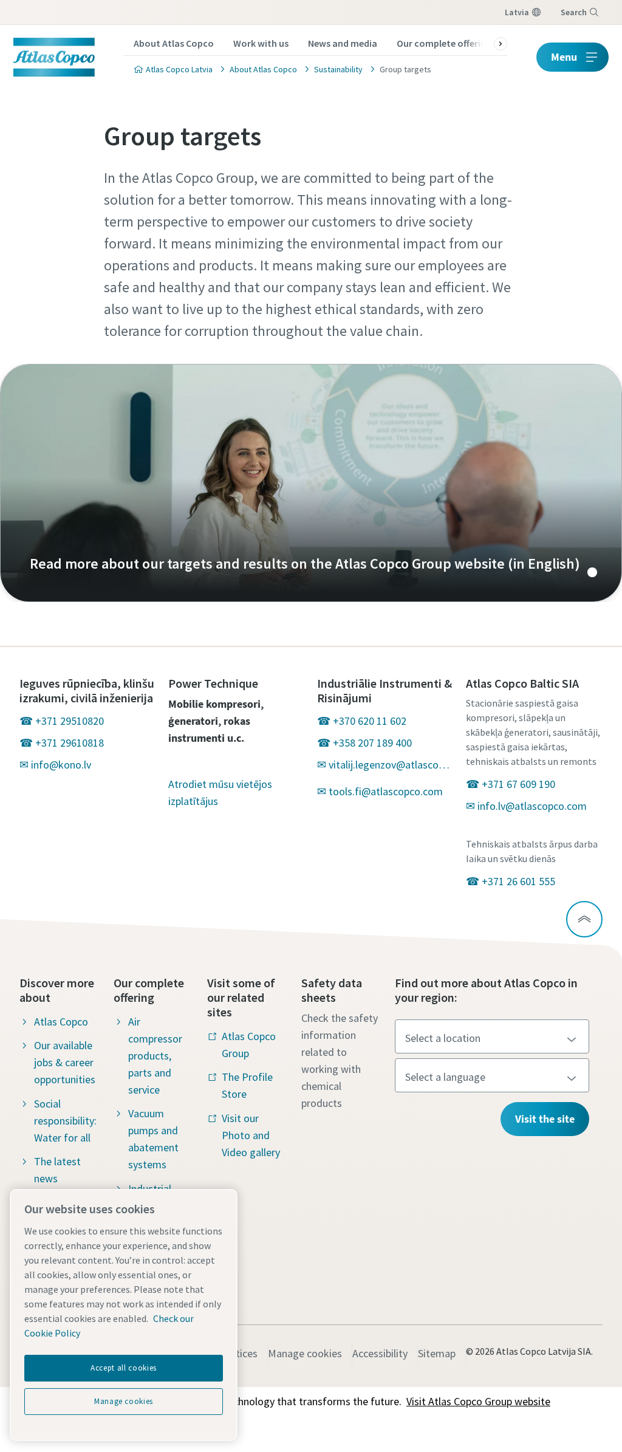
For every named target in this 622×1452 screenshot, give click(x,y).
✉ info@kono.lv (55, 765)
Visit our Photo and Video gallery (251, 1135)
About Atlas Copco (174, 43)
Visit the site (545, 1119)
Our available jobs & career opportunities (64, 1062)
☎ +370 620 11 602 (361, 721)
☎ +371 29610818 (61, 743)
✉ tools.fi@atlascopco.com (380, 791)
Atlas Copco (61, 1022)
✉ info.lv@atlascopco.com (526, 806)
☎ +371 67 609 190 (510, 784)
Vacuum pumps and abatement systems (153, 1138)
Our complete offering (444, 43)
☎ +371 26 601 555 (510, 881)
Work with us (261, 43)
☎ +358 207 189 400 (364, 743)
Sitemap (437, 1353)
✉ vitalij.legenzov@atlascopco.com (385, 765)
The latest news (57, 1169)
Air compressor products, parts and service (155, 1056)
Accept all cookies (124, 1368)
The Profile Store (247, 1085)
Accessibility (380, 1353)
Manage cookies (305, 1353)
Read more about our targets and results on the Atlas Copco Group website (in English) (311, 483)
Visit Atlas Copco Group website (478, 1401)
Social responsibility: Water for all (65, 1121)
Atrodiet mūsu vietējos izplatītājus (220, 792)
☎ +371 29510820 (61, 721)
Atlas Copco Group (249, 1044)
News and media (342, 43)
